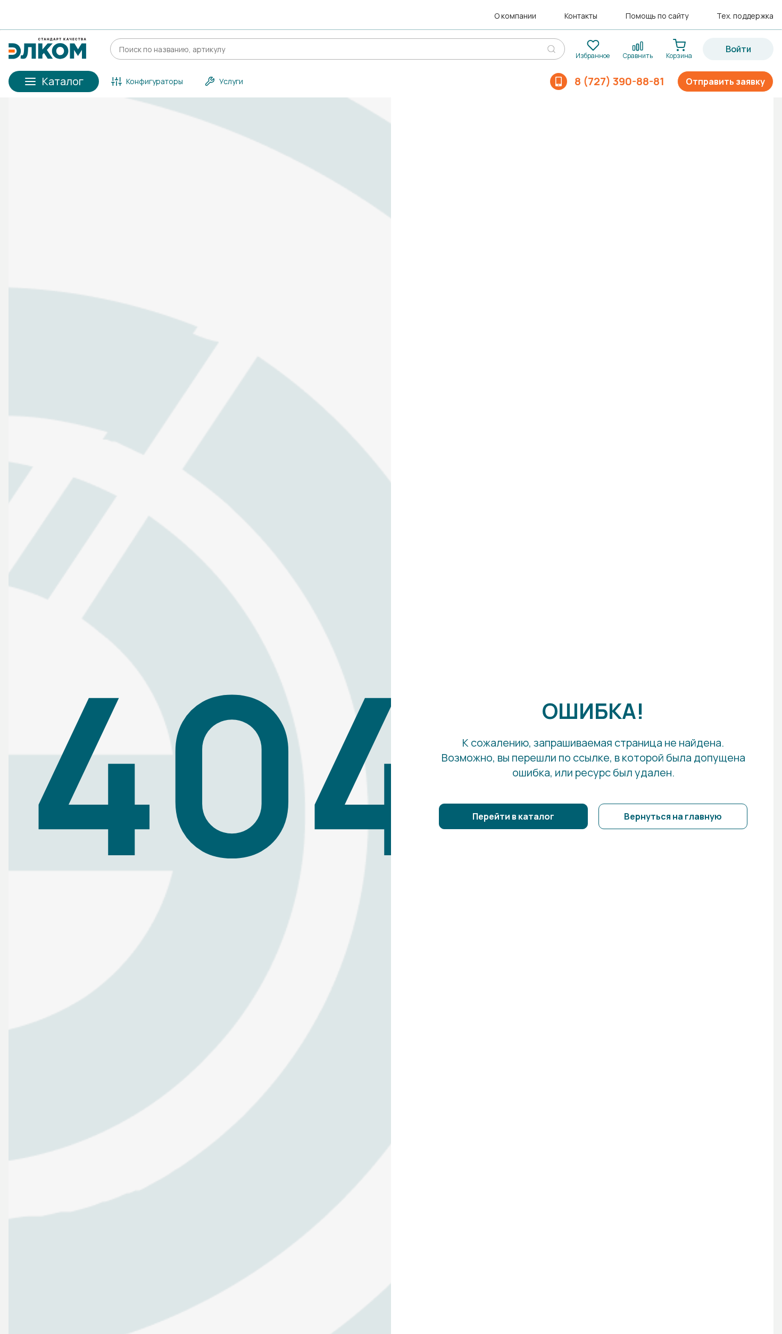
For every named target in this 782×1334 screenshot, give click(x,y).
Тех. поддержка (745, 16)
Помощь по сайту (657, 16)
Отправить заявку (725, 81)
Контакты (580, 16)
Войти (738, 49)
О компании (515, 16)
